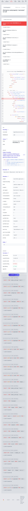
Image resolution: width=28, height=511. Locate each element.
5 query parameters (8, 472)
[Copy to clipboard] (24, 132)
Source (8, 499)
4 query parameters (8, 455)
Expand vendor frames (8, 19)
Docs (13, 499)
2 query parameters (8, 481)
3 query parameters (8, 446)
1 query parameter (7, 295)
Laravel (18, 499)
